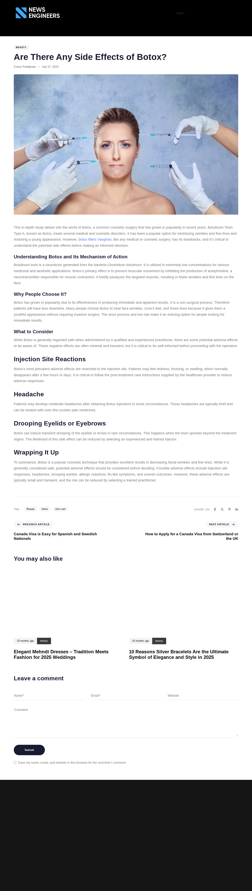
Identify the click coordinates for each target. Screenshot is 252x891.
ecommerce (176, 32)
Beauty (31, 508)
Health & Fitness (204, 32)
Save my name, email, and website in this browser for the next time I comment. (72, 762)
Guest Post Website (94, 869)
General (89, 32)
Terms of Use (94, 863)
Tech (105, 32)
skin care (60, 508)
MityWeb (167, 868)
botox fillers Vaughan (95, 239)
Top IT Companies (128, 32)
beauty (21, 47)
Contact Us (94, 875)
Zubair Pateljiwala (25, 66)
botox (45, 508)
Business (154, 32)
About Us (69, 32)
